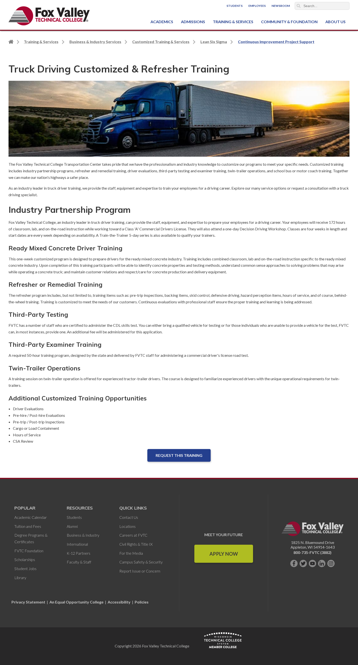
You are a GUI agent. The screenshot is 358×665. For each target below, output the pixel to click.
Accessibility (119, 602)
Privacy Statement (28, 602)
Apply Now (223, 554)
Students (234, 6)
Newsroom (281, 6)
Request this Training (179, 455)
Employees (257, 6)
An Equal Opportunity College (76, 602)
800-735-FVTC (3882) (312, 552)
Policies (142, 602)
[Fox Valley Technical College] (49, 15)
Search (298, 6)
